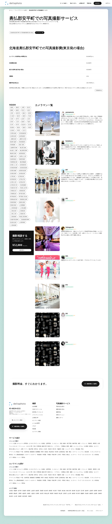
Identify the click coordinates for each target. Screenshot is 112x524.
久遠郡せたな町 (22, 156)
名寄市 (11, 121)
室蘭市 (11, 110)
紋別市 (23, 118)
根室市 (23, 121)
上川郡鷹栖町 (22, 205)
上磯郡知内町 (13, 139)
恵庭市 (24, 127)
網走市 (24, 113)
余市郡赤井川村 (13, 185)
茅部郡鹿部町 (22, 141)
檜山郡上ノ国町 (13, 150)
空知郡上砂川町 (23, 187)
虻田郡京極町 (13, 170)
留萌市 (29, 113)
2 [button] (47, 134)
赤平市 (17, 118)
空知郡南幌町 (23, 185)
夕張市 (11, 113)
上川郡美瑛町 (13, 216)
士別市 (28, 118)
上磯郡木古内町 (22, 139)
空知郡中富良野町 (14, 219)
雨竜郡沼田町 (13, 205)
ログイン (108, 3)
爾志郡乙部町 (13, 153)
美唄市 (24, 116)
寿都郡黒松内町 (13, 162)
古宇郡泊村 (12, 176)
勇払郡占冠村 (13, 222)
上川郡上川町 (13, 213)
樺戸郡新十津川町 (23, 196)
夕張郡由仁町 (13, 190)
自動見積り (97, 3)
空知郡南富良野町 (25, 219)
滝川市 (11, 124)
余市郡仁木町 (13, 182)
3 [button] (49, 134)
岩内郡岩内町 (22, 173)
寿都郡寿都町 (22, 159)
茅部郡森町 (12, 144)
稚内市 (18, 116)
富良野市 (12, 127)
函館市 (17, 107)
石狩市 (18, 130)
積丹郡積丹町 (13, 179)
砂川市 (17, 124)
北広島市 (12, 130)
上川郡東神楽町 (13, 208)
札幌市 (11, 107)
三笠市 (17, 121)
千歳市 (28, 121)
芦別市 (29, 116)
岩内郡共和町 (13, 173)
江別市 (11, 118)
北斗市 (24, 130)
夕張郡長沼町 (22, 190)
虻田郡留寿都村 (13, 167)
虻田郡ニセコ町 (13, 164)
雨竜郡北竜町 (22, 202)
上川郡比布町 (13, 210)
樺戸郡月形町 (22, 193)
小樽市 (23, 107)
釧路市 (17, 110)
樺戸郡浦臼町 (13, 196)
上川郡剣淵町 (13, 225)
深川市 (29, 124)
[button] (64, 3)
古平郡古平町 (22, 179)
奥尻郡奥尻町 (22, 153)
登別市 (18, 127)
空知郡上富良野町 (23, 216)
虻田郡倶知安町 (22, 170)
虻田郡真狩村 (23, 164)
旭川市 (28, 107)
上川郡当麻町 (23, 208)
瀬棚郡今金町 (13, 156)
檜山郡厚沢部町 (23, 150)
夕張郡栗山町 (13, 193)
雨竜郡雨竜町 (13, 202)
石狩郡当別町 (13, 133)
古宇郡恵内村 (21, 176)
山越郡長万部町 (13, 147)
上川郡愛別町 (22, 210)
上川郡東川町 (22, 213)
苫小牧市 (12, 116)
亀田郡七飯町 (13, 141)
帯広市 (23, 110)
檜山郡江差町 (23, 147)
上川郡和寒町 (22, 222)
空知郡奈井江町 (13, 187)
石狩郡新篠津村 (22, 133)
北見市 (28, 110)
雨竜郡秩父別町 (23, 199)
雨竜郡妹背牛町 (13, 199)
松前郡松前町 (13, 136)
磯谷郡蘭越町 (23, 162)
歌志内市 (23, 124)
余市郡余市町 (22, 182)
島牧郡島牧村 (13, 159)
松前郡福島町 (22, 136)
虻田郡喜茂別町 (23, 167)
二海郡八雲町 (21, 144)
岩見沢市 (18, 113)
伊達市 (29, 127)
